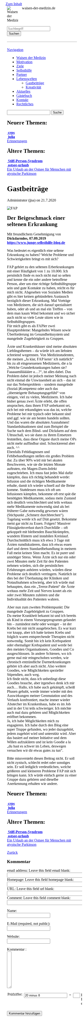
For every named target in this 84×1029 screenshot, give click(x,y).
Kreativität (33, 87)
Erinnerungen (17, 139)
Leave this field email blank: (49, 870)
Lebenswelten (26, 79)
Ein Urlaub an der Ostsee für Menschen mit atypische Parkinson (39, 169)
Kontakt (22, 100)
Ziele (20, 66)
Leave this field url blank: (35, 889)
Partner (21, 75)
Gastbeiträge (35, 83)
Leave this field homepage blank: (49, 880)
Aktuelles (23, 91)
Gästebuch (24, 96)
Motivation (24, 62)
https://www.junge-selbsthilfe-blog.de (36, 243)
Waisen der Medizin (31, 58)
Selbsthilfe (24, 70)
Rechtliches (24, 104)
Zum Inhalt (14, 4)
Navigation (15, 50)
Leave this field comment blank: (46, 898)
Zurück (12, 852)
